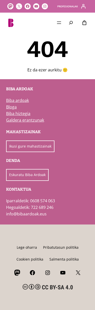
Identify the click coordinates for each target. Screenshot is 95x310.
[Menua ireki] (59, 23)
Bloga (11, 107)
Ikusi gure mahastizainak (30, 146)
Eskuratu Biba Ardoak (27, 174)
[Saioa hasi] (83, 6)
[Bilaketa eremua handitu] (71, 22)
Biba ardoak (17, 100)
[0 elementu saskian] (84, 22)
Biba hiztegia (18, 113)
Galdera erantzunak (25, 120)
